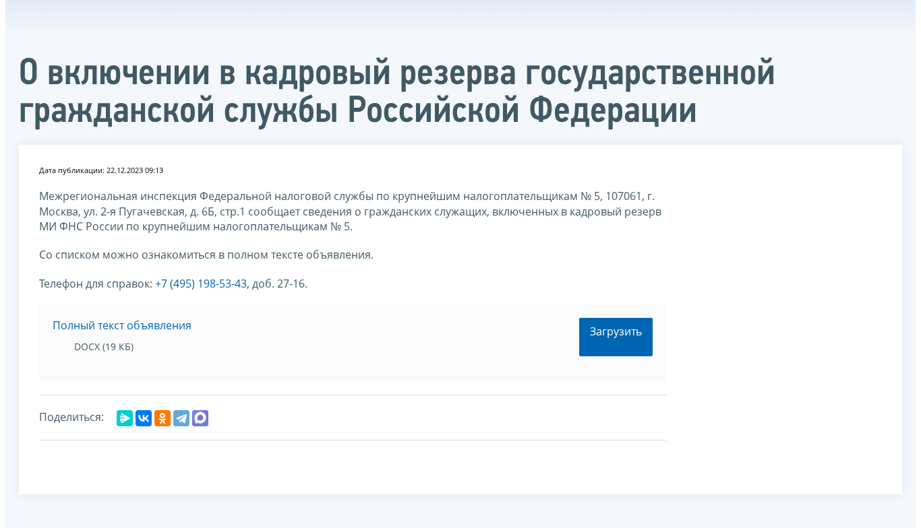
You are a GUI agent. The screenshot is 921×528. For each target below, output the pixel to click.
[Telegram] (181, 418)
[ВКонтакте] (144, 418)
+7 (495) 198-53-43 (201, 283)
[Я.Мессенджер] (125, 418)
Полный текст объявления (122, 325)
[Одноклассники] (162, 418)
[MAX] (200, 418)
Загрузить (616, 331)
